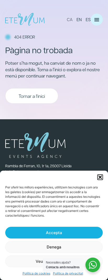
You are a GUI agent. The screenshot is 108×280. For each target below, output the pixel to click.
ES (88, 19)
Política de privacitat (68, 273)
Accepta (54, 232)
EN (79, 19)
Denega (54, 247)
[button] (100, 177)
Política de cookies (36, 273)
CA (70, 19)
